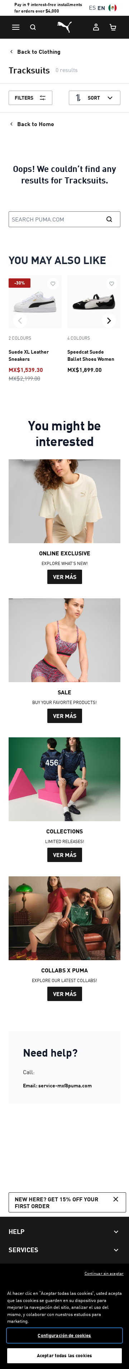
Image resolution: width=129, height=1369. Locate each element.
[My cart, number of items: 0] (113, 27)
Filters (24, 98)
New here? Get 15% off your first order (56, 1202)
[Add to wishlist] (53, 283)
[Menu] (16, 27)
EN (101, 7)
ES (92, 7)
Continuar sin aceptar (104, 1273)
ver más (64, 576)
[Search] (33, 27)
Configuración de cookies (64, 1335)
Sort (94, 98)
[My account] (96, 27)
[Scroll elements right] (109, 320)
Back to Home (35, 123)
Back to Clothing (39, 51)
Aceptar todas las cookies (64, 1355)
